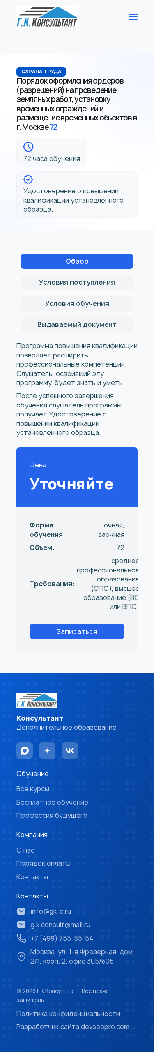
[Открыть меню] (133, 17)
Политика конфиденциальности (68, 1013)
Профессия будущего (51, 815)
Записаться (77, 631)
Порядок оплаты (43, 863)
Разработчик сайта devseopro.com (72, 1026)
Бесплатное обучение (52, 802)
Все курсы (32, 788)
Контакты (32, 876)
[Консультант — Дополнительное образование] (47, 17)
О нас (25, 850)
